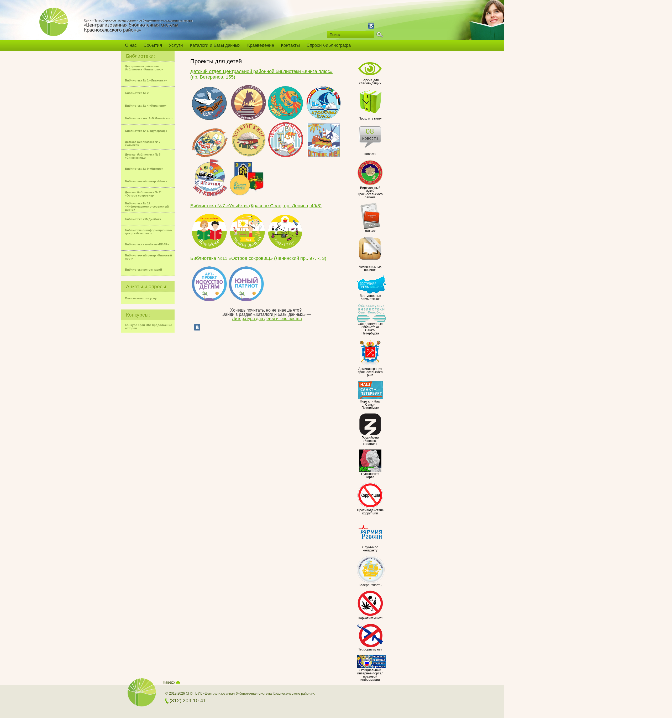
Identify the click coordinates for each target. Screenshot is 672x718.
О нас (131, 45)
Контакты (290, 45)
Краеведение (260, 45)
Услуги (176, 45)
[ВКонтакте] (197, 327)
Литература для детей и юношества (267, 318)
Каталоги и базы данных (215, 45)
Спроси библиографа (329, 45)
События (153, 45)
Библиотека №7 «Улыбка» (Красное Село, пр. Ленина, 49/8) (256, 205)
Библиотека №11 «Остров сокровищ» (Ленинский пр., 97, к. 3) (258, 258)
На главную (55, 25)
